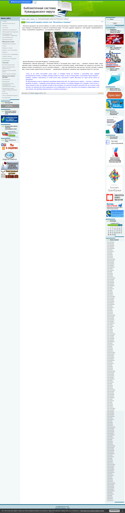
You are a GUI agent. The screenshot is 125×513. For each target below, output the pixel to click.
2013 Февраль (110, 248)
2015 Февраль (110, 285)
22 (110, 232)
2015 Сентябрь (111, 296)
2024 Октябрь (110, 466)
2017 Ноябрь (110, 336)
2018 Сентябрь (111, 352)
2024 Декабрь (110, 469)
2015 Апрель (110, 288)
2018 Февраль (110, 341)
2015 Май (109, 290)
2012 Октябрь (110, 242)
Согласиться (114, 510)
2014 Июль (110, 274)
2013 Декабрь (110, 263)
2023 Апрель (110, 438)
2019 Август (110, 369)
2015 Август (110, 295)
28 (108, 234)
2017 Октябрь (110, 335)
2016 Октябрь (110, 316)
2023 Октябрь (110, 447)
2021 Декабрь (110, 413)
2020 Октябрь (110, 391)
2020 (28, 19)
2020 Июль (110, 386)
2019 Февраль (110, 360)
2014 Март (110, 268)
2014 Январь (110, 265)
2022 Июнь (110, 422)
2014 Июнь (110, 273)
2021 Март (110, 399)
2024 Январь (110, 452)
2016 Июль (110, 312)
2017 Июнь (110, 329)
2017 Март (110, 324)
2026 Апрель (110, 494)
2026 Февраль (110, 490)
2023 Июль (110, 442)
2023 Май (109, 439)
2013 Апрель (110, 251)
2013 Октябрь (110, 260)
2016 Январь (110, 302)
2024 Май (109, 458)
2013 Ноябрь (110, 262)
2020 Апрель (110, 382)
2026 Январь (110, 489)
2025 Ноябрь (110, 486)
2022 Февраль (110, 416)
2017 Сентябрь (111, 333)
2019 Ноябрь (110, 374)
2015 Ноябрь (110, 299)
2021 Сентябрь (111, 408)
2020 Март (110, 380)
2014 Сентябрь (111, 277)
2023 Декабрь (110, 450)
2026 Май (109, 495)
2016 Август (110, 313)
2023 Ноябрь (110, 448)
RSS (35, 2)
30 (112, 234)
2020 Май (109, 383)
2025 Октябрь (110, 484)
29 (110, 234)
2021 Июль (110, 405)
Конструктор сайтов (60, 508)
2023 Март (110, 436)
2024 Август (110, 462)
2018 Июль (110, 349)
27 (121, 232)
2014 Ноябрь (110, 281)
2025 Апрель (110, 475)
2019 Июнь (110, 366)
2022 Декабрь (110, 431)
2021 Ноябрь (110, 411)
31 (36, 19)
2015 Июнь (110, 291)
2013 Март (110, 249)
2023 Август (110, 444)
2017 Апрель (110, 326)
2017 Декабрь (110, 338)
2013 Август (110, 257)
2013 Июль (110, 256)
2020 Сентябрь (111, 389)
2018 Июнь (110, 347)
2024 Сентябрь (111, 464)
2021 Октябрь (110, 410)
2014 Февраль (110, 267)
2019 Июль (110, 368)
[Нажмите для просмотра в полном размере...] (62, 57)
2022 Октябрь (110, 428)
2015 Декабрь (110, 301)
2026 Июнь (110, 497)
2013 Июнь (110, 254)
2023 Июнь (110, 441)
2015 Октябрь (110, 298)
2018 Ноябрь (110, 355)
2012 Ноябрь (110, 243)
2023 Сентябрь (111, 445)
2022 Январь (110, 414)
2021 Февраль (110, 397)
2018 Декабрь (110, 357)
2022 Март (110, 417)
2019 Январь (110, 358)
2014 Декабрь (110, 282)
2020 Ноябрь (110, 392)
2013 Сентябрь (111, 259)
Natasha (37, 93)
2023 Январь (110, 433)
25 (117, 232)
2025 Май (109, 476)
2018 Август (110, 350)
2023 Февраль (110, 434)
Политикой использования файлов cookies (92, 510)
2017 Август (110, 332)
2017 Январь (110, 321)
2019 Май (109, 364)
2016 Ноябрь (110, 318)
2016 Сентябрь (111, 315)
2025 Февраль (110, 472)
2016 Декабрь (110, 319)
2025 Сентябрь (111, 483)
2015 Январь (110, 284)
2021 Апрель (110, 400)
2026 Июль (110, 498)
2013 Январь (110, 246)
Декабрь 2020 (115, 223)
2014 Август (110, 276)
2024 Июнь (110, 459)
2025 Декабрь (110, 487)
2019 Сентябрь (111, 371)
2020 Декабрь (110, 394)
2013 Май (109, 253)
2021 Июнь (110, 403)
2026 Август (110, 500)
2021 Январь (110, 396)
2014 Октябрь (110, 279)
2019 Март (110, 361)
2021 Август (110, 406)
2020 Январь (110, 377)
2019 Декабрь (110, 375)
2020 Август (110, 388)
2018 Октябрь (110, 354)
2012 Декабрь (110, 245)
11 (117, 228)
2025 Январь (110, 470)
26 (119, 232)
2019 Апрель (110, 363)
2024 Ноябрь (110, 467)
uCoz (68, 508)
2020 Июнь (110, 385)
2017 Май (109, 327)
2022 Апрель (110, 419)
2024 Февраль (110, 453)
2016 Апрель (110, 307)
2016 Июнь (110, 310)
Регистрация (96, 1)
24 (115, 232)
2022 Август (110, 425)
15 (110, 230)
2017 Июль (110, 330)
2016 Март (110, 305)
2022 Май (109, 420)
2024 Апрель (110, 456)
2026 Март (110, 492)
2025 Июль (110, 480)
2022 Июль (110, 424)
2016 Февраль (110, 304)
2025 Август (110, 481)
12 (119, 228)
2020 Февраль (110, 378)
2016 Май (109, 309)
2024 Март (110, 455)
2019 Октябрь (110, 372)
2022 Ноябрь (110, 430)
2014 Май (109, 271)
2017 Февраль (110, 322)
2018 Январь (110, 340)
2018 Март (110, 343)
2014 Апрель (110, 270)
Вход (101, 1)
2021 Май (109, 402)
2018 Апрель (110, 344)
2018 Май (109, 346)
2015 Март (110, 287)
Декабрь (32, 19)
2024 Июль (110, 461)
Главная (90, 1)
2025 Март (110, 473)
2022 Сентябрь (111, 427)
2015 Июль (110, 293)
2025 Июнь (110, 478)
